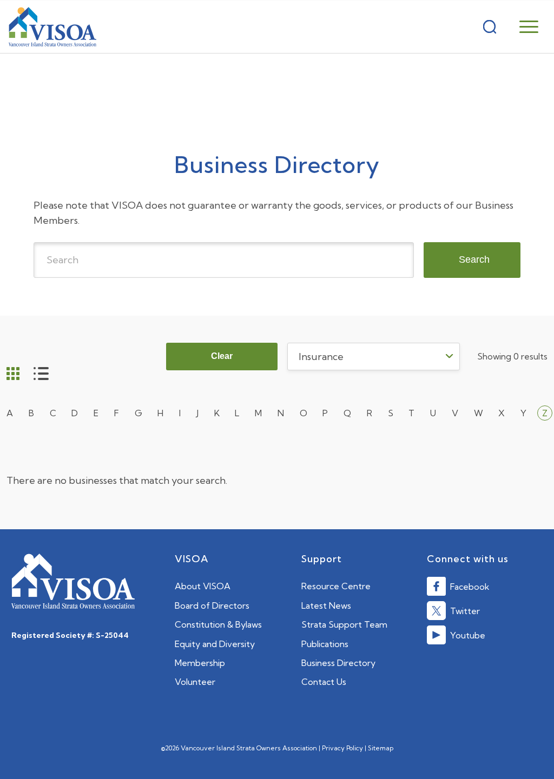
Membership (200, 662)
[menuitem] (520, 27)
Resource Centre (336, 586)
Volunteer (195, 681)
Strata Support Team (344, 624)
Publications (324, 643)
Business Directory (338, 662)
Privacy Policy (342, 748)
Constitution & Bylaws (218, 624)
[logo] (52, 26)
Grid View (12, 374)
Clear (222, 356)
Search (474, 259)
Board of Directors (212, 605)
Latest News (326, 605)
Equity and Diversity (215, 643)
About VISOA (202, 586)
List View (41, 374)
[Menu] (528, 27)
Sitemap (380, 748)
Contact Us (323, 681)
